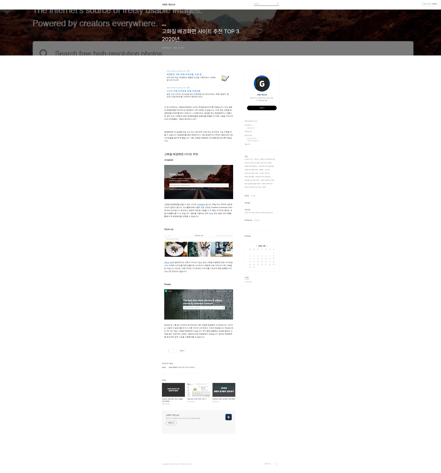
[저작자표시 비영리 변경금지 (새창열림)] (189, 351)
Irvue (211, 213)
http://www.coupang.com (176, 71)
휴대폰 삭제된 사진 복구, (268, 180)
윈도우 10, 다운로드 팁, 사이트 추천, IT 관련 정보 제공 (183, 418)
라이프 (248, 131)
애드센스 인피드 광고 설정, (252, 163)
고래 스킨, (267, 170)
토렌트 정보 (252, 138)
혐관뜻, (262, 170)
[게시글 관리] (173, 351)
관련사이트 (267, 464)
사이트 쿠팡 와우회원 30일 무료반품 (183, 91)
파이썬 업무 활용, (249, 177)
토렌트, (264, 187)
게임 (247, 144)
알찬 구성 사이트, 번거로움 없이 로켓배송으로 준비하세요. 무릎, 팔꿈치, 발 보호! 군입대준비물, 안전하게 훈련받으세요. (198, 95)
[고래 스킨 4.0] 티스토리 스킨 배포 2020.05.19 (259, 213)
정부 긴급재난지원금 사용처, (253, 184)
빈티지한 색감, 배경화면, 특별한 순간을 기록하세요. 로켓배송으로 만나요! (191, 78)
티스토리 (248, 125)
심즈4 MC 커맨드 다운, (251, 173)
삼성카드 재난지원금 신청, (267, 159)
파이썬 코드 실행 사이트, (252, 170)
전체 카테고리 (251, 121)
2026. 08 (261, 246)
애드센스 (250, 128)
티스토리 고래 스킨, (264, 173)
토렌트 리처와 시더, (267, 184)
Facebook (248, 220)
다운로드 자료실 (253, 141)
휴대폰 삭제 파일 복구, (251, 166)
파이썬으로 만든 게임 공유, (263, 177)
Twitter (257, 220)
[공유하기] (171, 351)
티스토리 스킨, (249, 159)
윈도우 (248, 135)
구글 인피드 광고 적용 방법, (266, 166)
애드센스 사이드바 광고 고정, (253, 187)
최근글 (247, 196)
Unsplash (201, 204)
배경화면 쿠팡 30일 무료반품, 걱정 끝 (184, 74)
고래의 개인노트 (168, 4)
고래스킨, (256, 159)
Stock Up (168, 262)
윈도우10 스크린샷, (266, 163)
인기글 (253, 196)
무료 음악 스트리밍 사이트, (252, 180)
